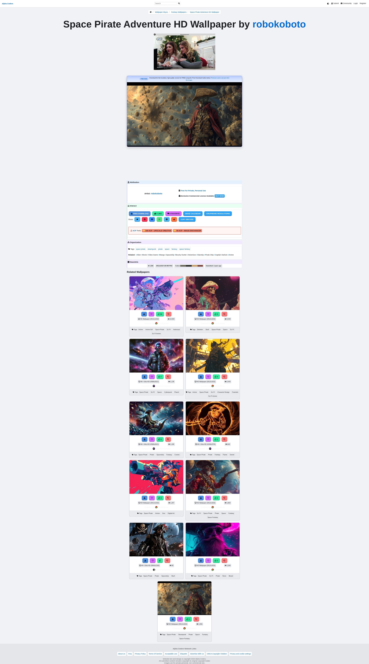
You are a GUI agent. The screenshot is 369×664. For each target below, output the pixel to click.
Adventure (191, 255)
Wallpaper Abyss (161, 12)
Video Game (152, 255)
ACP (134, 231)
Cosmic (177, 455)
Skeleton (200, 329)
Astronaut (176, 329)
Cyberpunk (168, 392)
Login (356, 3)
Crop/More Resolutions (218, 214)
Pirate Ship (209, 255)
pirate (160, 249)
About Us (121, 654)
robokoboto (279, 24)
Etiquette (183, 654)
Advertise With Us (197, 654)
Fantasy (169, 455)
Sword (232, 455)
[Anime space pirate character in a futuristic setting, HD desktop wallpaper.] (213, 372)
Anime (231, 255)
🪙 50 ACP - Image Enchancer (187, 231)
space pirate (140, 249)
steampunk (152, 249)
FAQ (130, 654)
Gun (163, 513)
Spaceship (170, 255)
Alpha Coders (7, 4)
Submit (336, 3)
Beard (231, 576)
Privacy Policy (140, 654)
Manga (161, 255)
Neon (224, 576)
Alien (138, 255)
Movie (144, 255)
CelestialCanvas (163, 570)
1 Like (159, 214)
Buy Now (219, 196)
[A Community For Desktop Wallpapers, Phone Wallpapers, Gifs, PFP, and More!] (151, 12)
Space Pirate (159, 329)
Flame (225, 455)
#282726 (189, 266)
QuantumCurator (163, 386)
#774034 (200, 266)
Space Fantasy (213, 517)
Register (363, 3)
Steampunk (182, 634)
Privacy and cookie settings (240, 654)
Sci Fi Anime (156, 333)
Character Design (223, 392)
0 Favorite (174, 214)
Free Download (141, 214)
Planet (176, 392)
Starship (200, 255)
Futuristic (235, 392)
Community (347, 3)
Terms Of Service (155, 654)
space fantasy (184, 249)
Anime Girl (149, 329)
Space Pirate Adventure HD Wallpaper (204, 12)
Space (225, 329)
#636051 (183, 266)
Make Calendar (193, 214)
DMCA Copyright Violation (217, 654)
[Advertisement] (184, 163)
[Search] (179, 3)
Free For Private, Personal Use (193, 191)
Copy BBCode (187, 219)
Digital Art (171, 513)
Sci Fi (169, 329)
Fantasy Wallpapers (179, 12)
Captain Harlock (221, 255)
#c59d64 (195, 266)
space (167, 249)
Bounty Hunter (181, 255)
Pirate (152, 455)
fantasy (174, 249)
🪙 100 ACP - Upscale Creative (157, 231)
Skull (207, 329)
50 (161, 314)
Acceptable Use (171, 654)
